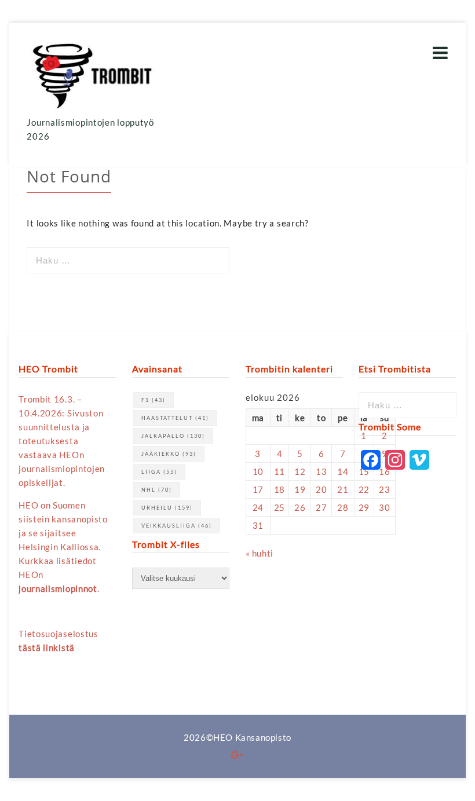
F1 (153, 400)
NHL (156, 490)
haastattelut (175, 418)
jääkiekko (168, 454)
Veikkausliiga (176, 525)
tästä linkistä (47, 647)
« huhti (259, 553)
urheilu (167, 507)
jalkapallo (173, 436)
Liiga (159, 472)
